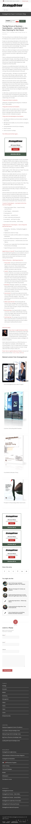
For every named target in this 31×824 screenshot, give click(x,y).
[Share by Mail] (26, 571)
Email (3, 642)
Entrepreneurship (6, 716)
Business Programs (12, 762)
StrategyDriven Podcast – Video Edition (11, 794)
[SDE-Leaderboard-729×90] (15, 22)
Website (4, 649)
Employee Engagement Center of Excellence (12, 727)
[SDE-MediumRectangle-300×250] (15, 155)
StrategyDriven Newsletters (8, 758)
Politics (3, 705)
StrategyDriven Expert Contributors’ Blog (14, 14)
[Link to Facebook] (23, 820)
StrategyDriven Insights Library (9, 752)
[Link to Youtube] (18, 820)
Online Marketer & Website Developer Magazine (13, 755)
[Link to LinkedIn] (16, 820)
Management (5, 699)
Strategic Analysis (14, 32)
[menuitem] (4, 821)
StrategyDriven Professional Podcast (10, 804)
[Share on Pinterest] (18, 571)
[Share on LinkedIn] (22, 571)
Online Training (5, 766)
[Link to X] (21, 820)
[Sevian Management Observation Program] (15, 371)
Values (3, 702)
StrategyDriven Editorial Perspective (10, 807)
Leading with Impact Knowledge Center (11, 740)
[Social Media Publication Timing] (15, 452)
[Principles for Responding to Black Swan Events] (15, 490)
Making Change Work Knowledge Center (11, 734)
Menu (7, 10)
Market (4, 692)
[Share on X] (9, 571)
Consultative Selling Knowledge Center (11, 730)
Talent (3, 709)
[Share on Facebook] (4, 571)
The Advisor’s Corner (7, 779)
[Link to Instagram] (25, 820)
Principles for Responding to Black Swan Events (14, 502)
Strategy (4, 685)
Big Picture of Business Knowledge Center (11, 737)
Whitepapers (5, 776)
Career (3, 712)
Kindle (17, 352)
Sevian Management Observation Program (13, 384)
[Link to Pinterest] (27, 820)
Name (4, 635)
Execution (4, 689)
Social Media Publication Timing (11, 472)
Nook (22, 352)
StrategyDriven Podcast (7, 790)
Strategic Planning (21, 32)
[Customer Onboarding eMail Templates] (15, 408)
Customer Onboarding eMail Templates (13, 428)
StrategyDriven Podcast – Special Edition (11, 797)
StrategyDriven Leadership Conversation (11, 800)
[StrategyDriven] (12, 5)
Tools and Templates (7, 769)
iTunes (14, 352)
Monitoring (4, 695)
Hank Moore (4, 34)
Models (4, 772)
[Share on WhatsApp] (13, 571)
